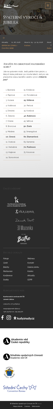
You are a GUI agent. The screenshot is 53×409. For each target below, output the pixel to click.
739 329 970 (19, 312)
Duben (49, 48)
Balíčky (6, 267)
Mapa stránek (18, 406)
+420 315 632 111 (8, 312)
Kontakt (30, 263)
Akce (26, 42)
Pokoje (6, 259)
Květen (27, 45)
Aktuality (5, 42)
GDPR (29, 280)
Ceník (5, 263)
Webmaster (36, 406)
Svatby (6, 280)
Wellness (31, 259)
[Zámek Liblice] (11, 6)
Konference (7, 275)
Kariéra (30, 271)
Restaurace (7, 271)
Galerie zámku (33, 267)
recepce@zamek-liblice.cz (11, 309)
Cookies (27, 406)
